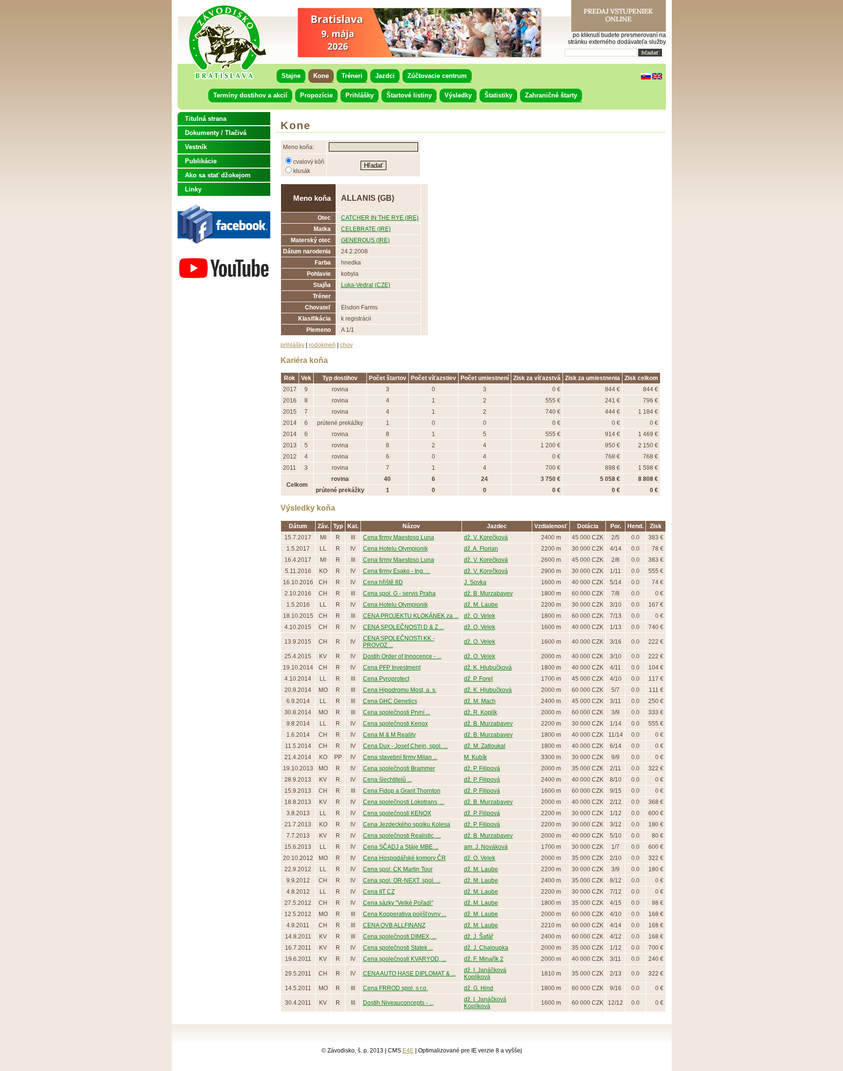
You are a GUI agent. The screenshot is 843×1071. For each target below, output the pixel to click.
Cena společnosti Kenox (395, 723)
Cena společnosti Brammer (399, 768)
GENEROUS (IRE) (365, 240)
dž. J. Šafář (478, 936)
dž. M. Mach (480, 701)
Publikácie (201, 161)
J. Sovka (475, 582)
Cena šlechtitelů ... (387, 779)
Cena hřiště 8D (383, 582)
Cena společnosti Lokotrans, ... (403, 802)
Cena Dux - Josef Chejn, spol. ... (405, 746)
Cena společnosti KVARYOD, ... (404, 959)
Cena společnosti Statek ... (398, 947)
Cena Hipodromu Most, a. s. (400, 690)
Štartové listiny (409, 95)
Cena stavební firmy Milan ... (400, 757)
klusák (301, 171)
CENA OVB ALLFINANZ (394, 925)
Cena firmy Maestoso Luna (398, 537)
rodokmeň (322, 345)
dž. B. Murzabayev (488, 593)
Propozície (316, 95)
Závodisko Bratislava (227, 42)
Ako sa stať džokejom (218, 175)
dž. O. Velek (479, 615)
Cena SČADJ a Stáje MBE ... (401, 846)
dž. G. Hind (478, 988)
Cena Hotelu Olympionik (395, 548)
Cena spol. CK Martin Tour (398, 869)
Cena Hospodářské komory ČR (404, 858)
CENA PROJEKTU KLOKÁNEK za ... (411, 615)
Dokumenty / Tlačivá (215, 132)
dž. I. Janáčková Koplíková (485, 973)
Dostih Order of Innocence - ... (402, 656)
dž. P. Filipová (482, 768)
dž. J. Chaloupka (486, 947)
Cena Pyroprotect (386, 678)
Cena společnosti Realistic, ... (402, 835)
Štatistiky (498, 95)
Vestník (196, 147)
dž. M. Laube (481, 604)
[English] (657, 77)
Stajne (291, 75)
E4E (408, 1050)
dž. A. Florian (481, 548)
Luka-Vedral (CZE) (365, 285)
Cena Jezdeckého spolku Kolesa (406, 824)
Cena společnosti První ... (396, 712)
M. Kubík (475, 757)
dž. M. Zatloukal (484, 746)
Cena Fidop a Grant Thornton (402, 790)
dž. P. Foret (478, 678)
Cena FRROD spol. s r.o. (395, 988)
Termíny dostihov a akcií (250, 95)
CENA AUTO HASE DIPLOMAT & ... (409, 973)
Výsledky (458, 95)
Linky (193, 189)
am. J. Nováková (486, 846)
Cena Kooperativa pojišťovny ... (404, 914)
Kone (321, 75)
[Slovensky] (646, 77)
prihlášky (292, 345)
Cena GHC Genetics (390, 701)
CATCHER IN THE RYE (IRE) (380, 217)
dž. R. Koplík (480, 712)
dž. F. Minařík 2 (483, 959)
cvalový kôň (308, 161)
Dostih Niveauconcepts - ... (398, 1002)
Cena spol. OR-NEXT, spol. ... (402, 880)
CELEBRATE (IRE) (366, 229)
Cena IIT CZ (379, 891)
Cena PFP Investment (392, 667)
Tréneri (351, 75)
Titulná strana (205, 118)
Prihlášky (359, 95)
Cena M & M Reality (389, 734)
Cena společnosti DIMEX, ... (400, 936)
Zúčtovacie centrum (437, 75)
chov (346, 345)
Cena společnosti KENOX (397, 813)
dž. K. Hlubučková (488, 667)
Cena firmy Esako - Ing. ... (396, 571)
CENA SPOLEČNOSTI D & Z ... (403, 627)
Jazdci (385, 75)
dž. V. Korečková (486, 537)
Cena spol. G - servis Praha (399, 593)
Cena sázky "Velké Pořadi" (398, 902)
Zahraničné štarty (551, 95)
